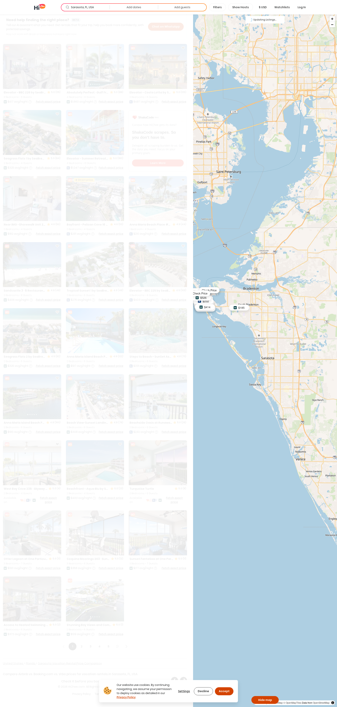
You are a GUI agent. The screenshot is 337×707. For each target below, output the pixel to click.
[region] (265, 360)
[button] (262, 7)
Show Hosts (240, 7)
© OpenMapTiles (292, 702)
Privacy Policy (126, 697)
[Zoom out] (332, 24)
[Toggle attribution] (332, 702)
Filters (217, 7)
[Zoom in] (332, 19)
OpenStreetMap (321, 702)
